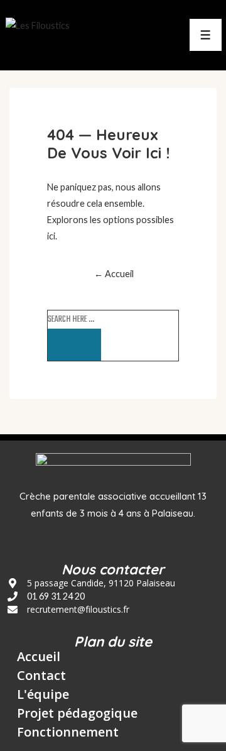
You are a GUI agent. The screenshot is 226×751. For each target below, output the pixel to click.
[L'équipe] (38, 697)
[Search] (74, 345)
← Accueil (114, 273)
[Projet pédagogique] (72, 716)
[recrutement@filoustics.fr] (68, 610)
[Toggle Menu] (206, 35)
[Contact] (37, 678)
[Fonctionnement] (63, 732)
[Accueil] (34, 659)
